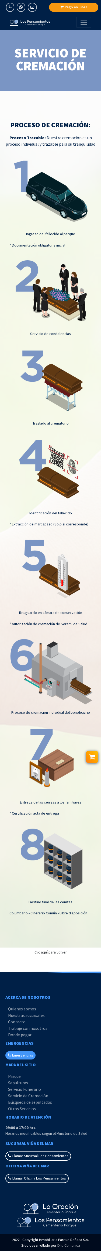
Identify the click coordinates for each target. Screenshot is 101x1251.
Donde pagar (20, 1034)
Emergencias (22, 1055)
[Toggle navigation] (83, 22)
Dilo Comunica (68, 1245)
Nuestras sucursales (26, 1015)
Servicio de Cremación (28, 1095)
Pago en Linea (76, 7)
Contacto (17, 1021)
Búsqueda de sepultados (30, 1102)
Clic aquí (50, 952)
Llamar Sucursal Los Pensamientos (40, 1155)
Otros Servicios (22, 1108)
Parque (14, 1076)
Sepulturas (18, 1082)
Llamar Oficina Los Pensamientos (39, 1178)
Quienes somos (22, 1008)
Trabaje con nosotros (27, 1028)
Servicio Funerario (24, 1089)
